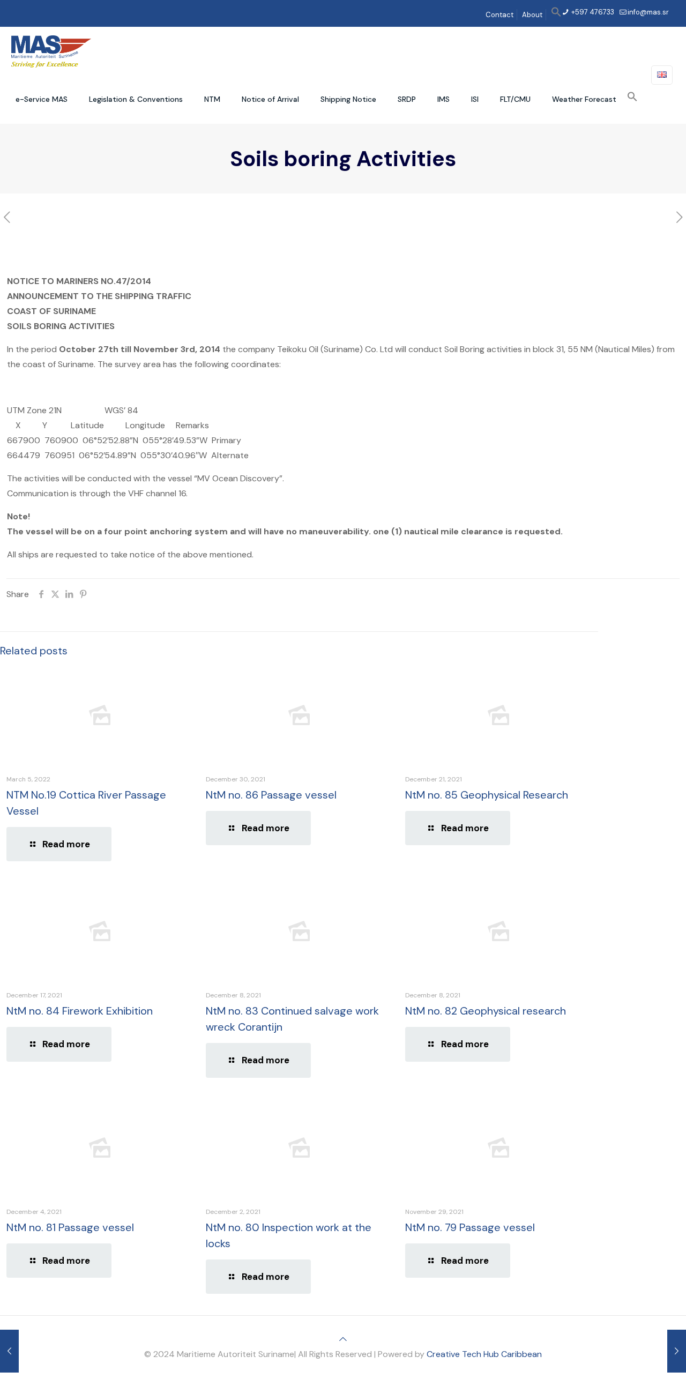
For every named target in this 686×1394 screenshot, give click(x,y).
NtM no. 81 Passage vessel (70, 1227)
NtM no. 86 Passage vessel (271, 795)
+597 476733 (592, 12)
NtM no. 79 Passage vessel (470, 1227)
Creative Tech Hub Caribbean (484, 1354)
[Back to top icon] (343, 1339)
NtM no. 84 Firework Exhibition (79, 1011)
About (532, 14)
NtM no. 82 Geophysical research (485, 1011)
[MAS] (51, 51)
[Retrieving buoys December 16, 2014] (9, 1351)
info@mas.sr (648, 12)
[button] (556, 14)
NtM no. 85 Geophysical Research (486, 795)
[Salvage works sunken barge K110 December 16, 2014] (676, 1351)
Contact (499, 14)
